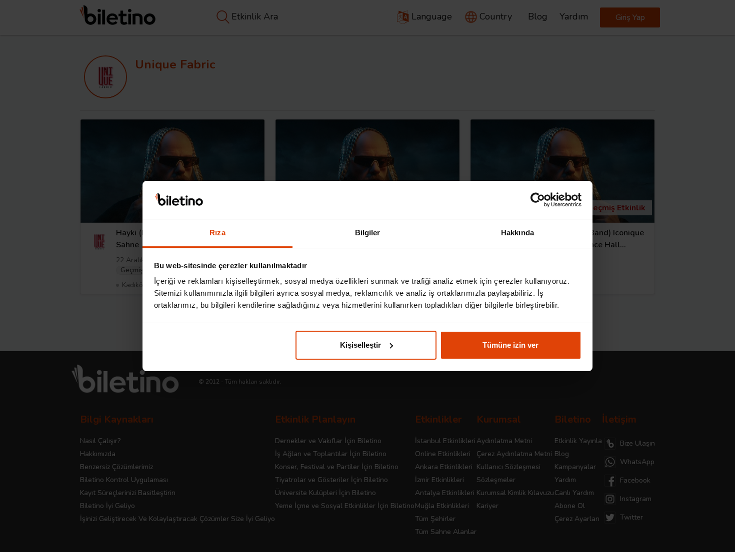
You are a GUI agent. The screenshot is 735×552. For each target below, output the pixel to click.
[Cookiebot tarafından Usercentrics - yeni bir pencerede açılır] (538, 199)
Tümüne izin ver (510, 345)
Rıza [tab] (217, 232)
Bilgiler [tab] (367, 232)
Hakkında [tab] (517, 232)
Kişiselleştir (360, 345)
